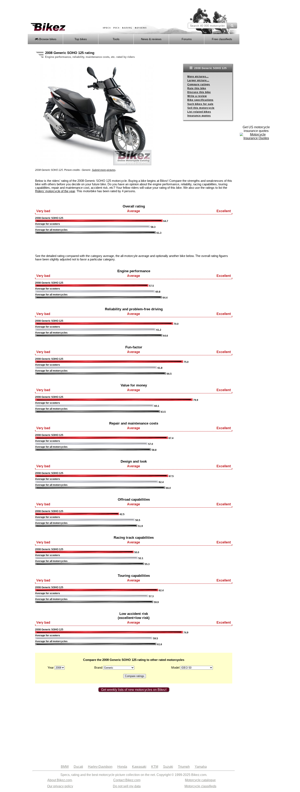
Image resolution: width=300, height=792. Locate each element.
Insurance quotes (199, 115)
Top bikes (80, 39)
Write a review (197, 96)
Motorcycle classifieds (200, 786)
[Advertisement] (102, 11)
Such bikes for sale (200, 104)
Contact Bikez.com (126, 780)
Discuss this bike (199, 92)
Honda (122, 766)
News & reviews (151, 39)
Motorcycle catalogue (200, 780)
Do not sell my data (127, 786)
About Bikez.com (59, 780)
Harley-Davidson (100, 766)
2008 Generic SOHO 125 (210, 68)
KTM (154, 766)
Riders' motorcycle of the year (55, 191)
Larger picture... (198, 80)
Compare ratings (198, 84)
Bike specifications (200, 100)
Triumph (184, 766)
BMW (65, 766)
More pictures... (198, 76)
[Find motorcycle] (232, 26)
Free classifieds (222, 39)
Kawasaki (139, 766)
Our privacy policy (60, 786)
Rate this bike (196, 88)
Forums (187, 39)
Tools (116, 39)
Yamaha (201, 766)
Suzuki (168, 766)
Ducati (78, 766)
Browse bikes (47, 39)
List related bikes (199, 111)
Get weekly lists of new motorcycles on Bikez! (134, 689)
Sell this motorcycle (200, 107)
